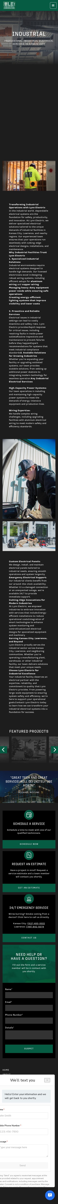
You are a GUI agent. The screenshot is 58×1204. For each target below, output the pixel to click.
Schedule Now (29, 844)
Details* (9, 1028)
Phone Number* (14, 1015)
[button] (53, 5)
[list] (29, 749)
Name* (8, 989)
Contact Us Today (29, 110)
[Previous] (3, 749)
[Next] (54, 749)
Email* (8, 1002)
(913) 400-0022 (36, 924)
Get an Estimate (29, 888)
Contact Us (29, 938)
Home (6, 1070)
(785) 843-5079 (35, 927)
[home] (9, 5)
